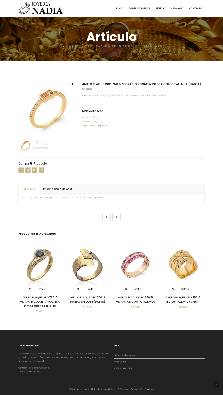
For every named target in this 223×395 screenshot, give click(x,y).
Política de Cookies (123, 368)
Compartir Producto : (33, 163)
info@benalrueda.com (39, 368)
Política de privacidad (125, 355)
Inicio (64, 46)
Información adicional (57, 189)
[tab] (29, 189)
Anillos (96, 117)
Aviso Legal (120, 361)
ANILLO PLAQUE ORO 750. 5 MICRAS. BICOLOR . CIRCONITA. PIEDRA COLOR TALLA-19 (40, 302)
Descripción (29, 189)
